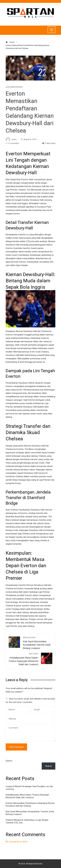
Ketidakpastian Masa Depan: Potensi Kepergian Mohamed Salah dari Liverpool (27, 796)
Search (9, 760)
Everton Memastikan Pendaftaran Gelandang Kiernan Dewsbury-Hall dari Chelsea (30, 804)
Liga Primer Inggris (14, 87)
